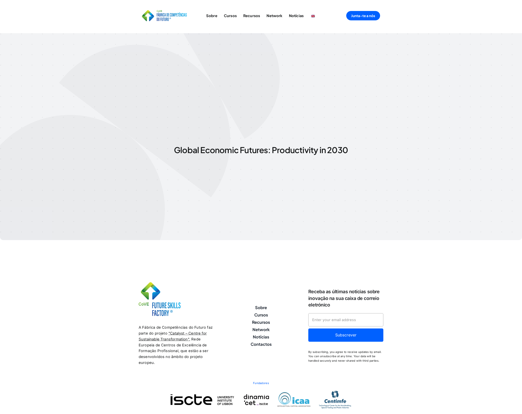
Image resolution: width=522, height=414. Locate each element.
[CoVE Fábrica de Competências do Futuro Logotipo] (164, 12)
